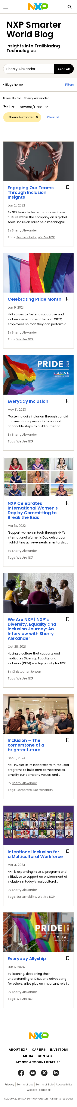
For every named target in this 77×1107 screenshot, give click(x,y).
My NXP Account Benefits (38, 1062)
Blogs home (14, 84)
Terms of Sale (44, 1084)
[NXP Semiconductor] (38, 6)
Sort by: (9, 106)
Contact (46, 1056)
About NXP (18, 1049)
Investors (59, 1049)
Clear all (53, 117)
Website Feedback (38, 1090)
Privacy (9, 1084)
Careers (39, 1049)
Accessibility (64, 1084)
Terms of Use (25, 1084)
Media (28, 1056)
